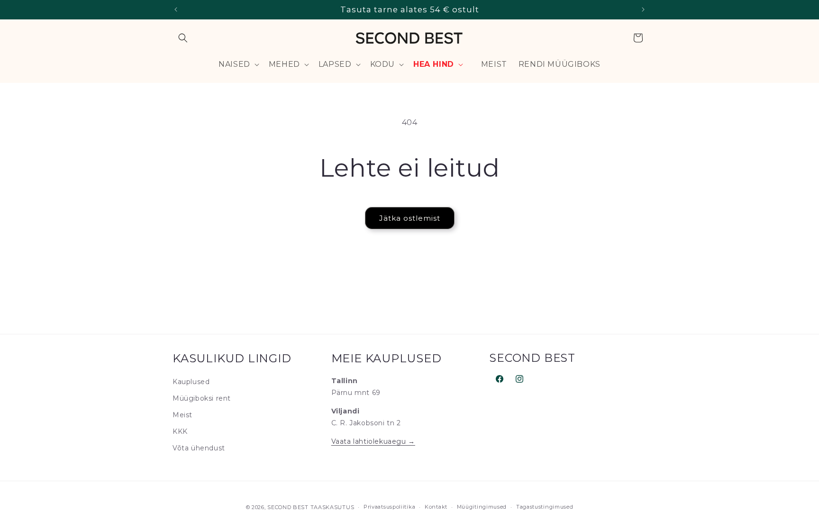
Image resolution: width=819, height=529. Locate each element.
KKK (180, 431)
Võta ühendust (199, 448)
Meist (182, 415)
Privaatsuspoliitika (389, 506)
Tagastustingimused (544, 506)
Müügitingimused (482, 506)
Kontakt (436, 506)
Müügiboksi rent (202, 398)
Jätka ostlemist (409, 218)
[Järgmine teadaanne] (643, 9)
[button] (183, 37)
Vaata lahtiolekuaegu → (373, 441)
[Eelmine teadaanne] (175, 9)
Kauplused (191, 381)
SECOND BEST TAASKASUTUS (310, 507)
